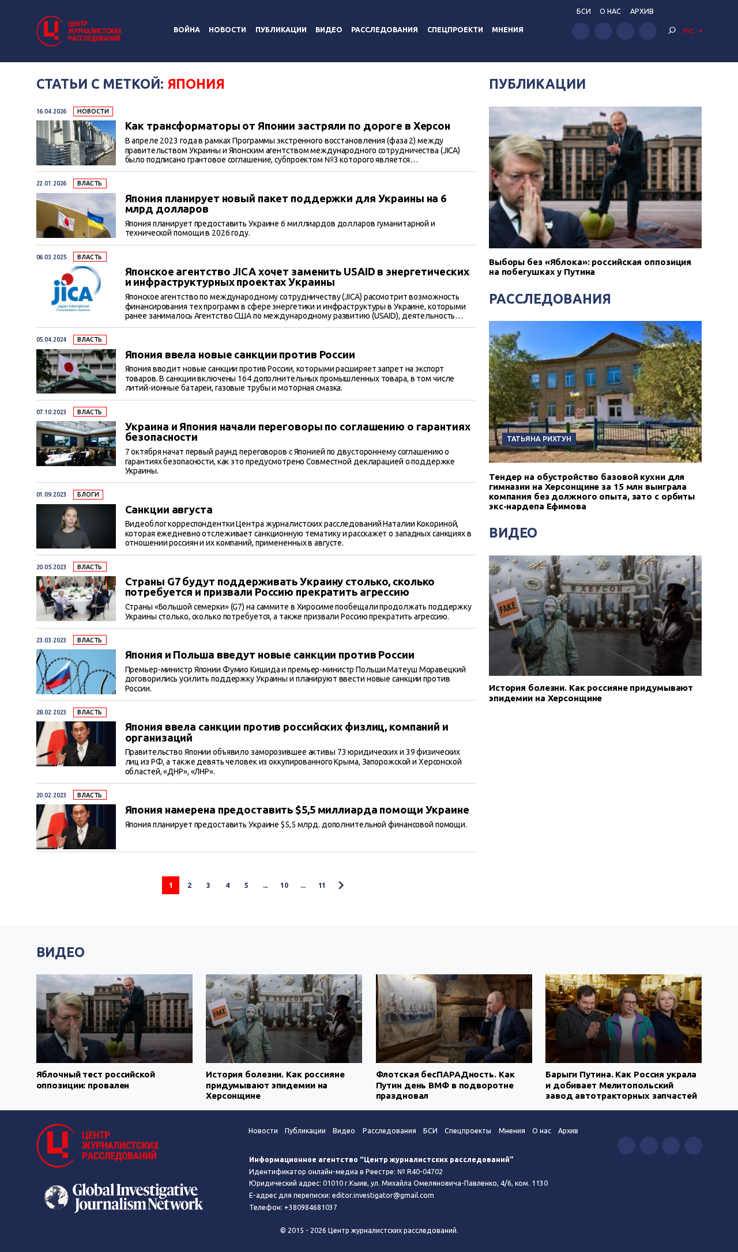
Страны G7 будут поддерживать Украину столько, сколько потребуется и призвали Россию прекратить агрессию (280, 586)
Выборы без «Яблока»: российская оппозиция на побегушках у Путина (590, 267)
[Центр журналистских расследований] (80, 31)
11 (322, 885)
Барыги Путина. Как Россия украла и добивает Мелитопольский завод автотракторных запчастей (621, 1084)
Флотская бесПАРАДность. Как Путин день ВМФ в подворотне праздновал (445, 1084)
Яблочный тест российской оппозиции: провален (95, 1079)
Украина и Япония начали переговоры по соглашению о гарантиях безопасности (297, 431)
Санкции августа (169, 509)
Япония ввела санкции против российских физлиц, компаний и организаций (287, 732)
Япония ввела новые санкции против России (240, 354)
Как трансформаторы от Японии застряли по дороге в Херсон (288, 125)
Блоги (88, 494)
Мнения (508, 29)
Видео (328, 29)
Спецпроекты (468, 1130)
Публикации (281, 29)
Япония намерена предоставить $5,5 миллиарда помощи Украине (297, 809)
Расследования (384, 29)
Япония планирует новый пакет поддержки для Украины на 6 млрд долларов (286, 203)
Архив (642, 11)
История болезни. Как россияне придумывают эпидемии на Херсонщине (591, 693)
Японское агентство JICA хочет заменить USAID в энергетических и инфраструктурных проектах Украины (297, 277)
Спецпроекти (455, 29)
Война (187, 29)
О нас (610, 11)
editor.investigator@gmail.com (383, 1195)
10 (284, 885)
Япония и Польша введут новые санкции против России (270, 654)
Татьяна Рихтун (539, 438)
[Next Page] (341, 885)
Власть (89, 183)
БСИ (584, 11)
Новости (227, 29)
